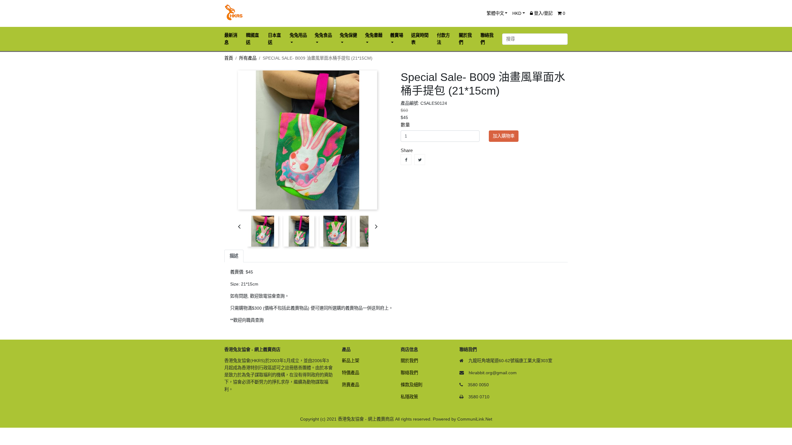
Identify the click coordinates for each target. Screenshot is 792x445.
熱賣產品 (350, 384)
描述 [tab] (234, 255)
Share (406, 159)
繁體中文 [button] (495, 13)
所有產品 (247, 58)
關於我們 (409, 360)
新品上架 (350, 360)
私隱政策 (409, 396)
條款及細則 (411, 384)
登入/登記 (543, 13)
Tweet (419, 159)
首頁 (228, 58)
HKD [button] (516, 13)
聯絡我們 (409, 372)
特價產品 (350, 372)
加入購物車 (503, 136)
